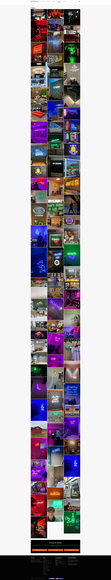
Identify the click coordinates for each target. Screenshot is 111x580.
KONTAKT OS (45, 564)
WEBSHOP (54, 1)
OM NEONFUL (64, 1)
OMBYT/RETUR (45, 568)
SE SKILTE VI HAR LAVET (46, 570)
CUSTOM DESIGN (42, 1)
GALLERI (59, 1)
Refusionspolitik (45, 574)
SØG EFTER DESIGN (46, 565)
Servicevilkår (45, 573)
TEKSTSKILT (48, 1)
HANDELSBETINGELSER (46, 569)
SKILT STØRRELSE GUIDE (46, 566)
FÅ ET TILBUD (45, 559)
